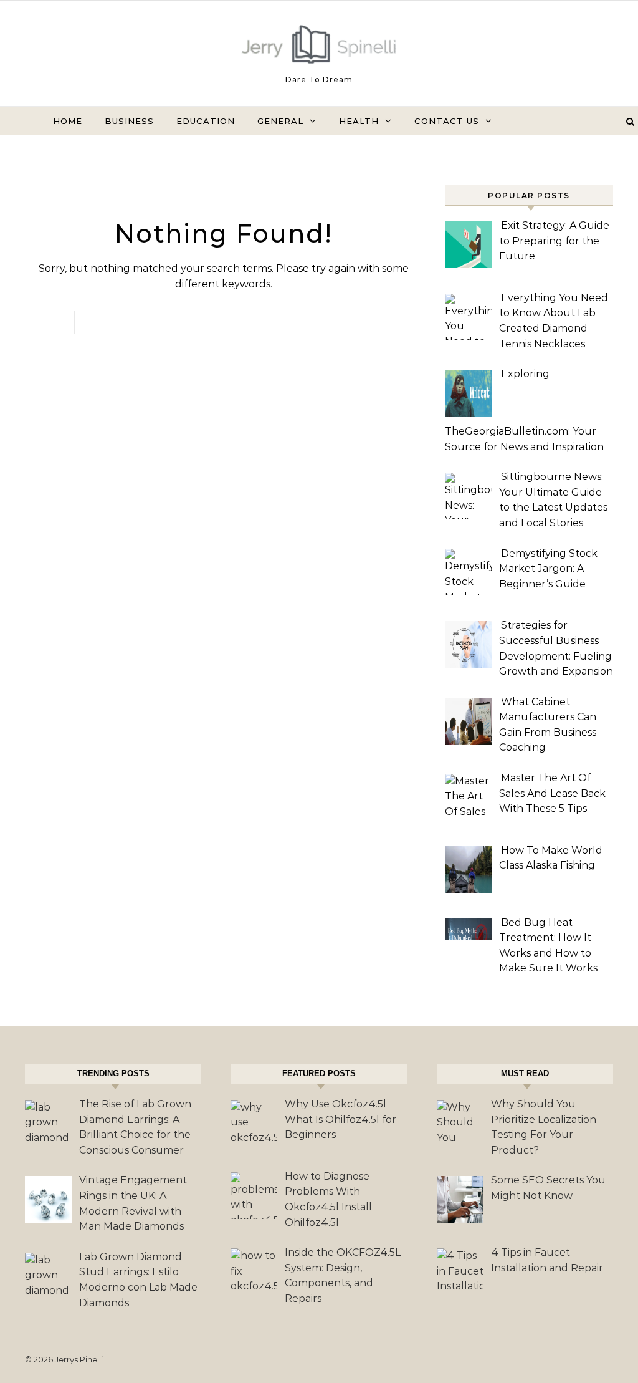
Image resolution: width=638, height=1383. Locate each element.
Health (359, 121)
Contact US (446, 121)
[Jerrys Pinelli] (319, 47)
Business (129, 121)
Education (205, 121)
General (280, 121)
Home (67, 121)
